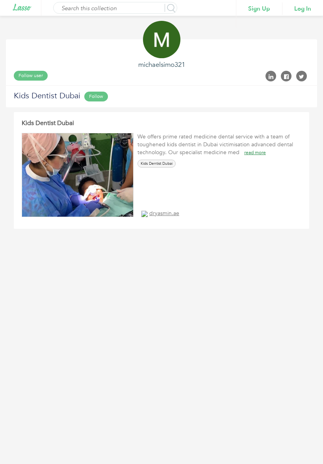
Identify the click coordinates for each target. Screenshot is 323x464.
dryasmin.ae (164, 213)
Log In (302, 9)
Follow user (31, 75)
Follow (96, 96)
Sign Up (259, 9)
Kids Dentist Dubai (48, 123)
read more (255, 152)
